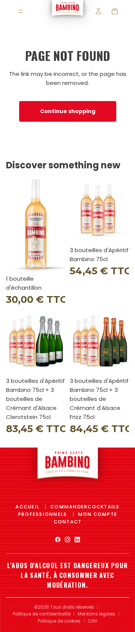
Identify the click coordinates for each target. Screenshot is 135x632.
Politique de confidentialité (41, 614)
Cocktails (103, 506)
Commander (68, 506)
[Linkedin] (77, 539)
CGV (93, 621)
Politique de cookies (59, 621)
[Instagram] (67, 539)
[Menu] (20, 11)
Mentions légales (96, 614)
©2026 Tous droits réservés (64, 607)
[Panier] (114, 11)
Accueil (28, 506)
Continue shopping (67, 111)
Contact (68, 522)
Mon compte (97, 514)
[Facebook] (57, 539)
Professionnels (43, 514)
